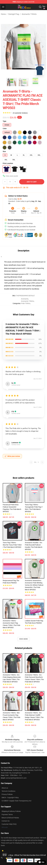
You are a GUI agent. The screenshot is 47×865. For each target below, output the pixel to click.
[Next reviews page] (42, 462)
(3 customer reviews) (20, 113)
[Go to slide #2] (23, 82)
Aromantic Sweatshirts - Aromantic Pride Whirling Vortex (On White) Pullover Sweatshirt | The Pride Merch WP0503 (34, 585)
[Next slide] (42, 46)
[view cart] (43, 6)
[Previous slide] (4, 46)
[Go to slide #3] (35, 82)
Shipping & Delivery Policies (11, 811)
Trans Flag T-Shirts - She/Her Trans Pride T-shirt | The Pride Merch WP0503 (12, 545)
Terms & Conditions (8, 791)
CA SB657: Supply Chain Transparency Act (16, 801)
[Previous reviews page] (31, 462)
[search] (40, 6)
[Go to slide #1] (11, 82)
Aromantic (24, 299)
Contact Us (5, 821)
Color (5, 128)
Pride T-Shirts (25, 303)
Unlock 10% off (5, 855)
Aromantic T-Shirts (29, 14)
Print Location (8, 163)
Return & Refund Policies (10, 818)
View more (23, 639)
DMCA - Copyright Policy (10, 797)
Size (4, 151)
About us (5, 788)
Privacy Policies (7, 794)
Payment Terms (7, 814)
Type (4, 121)
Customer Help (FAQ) (9, 824)
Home (3, 14)
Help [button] (43, 862)
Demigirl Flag (13, 14)
